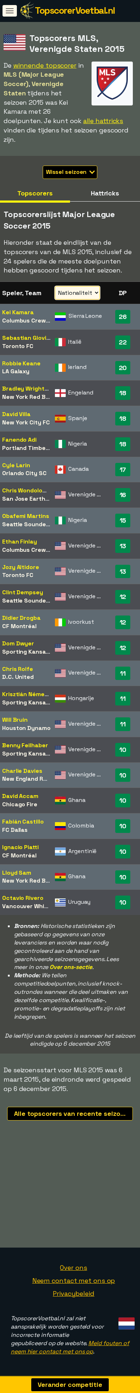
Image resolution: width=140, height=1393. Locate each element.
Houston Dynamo (26, 728)
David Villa (16, 414)
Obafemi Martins (25, 516)
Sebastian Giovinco (29, 338)
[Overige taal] (125, 1321)
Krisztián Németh (26, 694)
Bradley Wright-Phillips (34, 388)
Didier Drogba (21, 618)
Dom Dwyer (18, 643)
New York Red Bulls (28, 397)
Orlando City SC (24, 473)
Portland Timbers (26, 448)
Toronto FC (17, 346)
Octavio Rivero (22, 898)
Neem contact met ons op (73, 1280)
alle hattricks (103, 121)
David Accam (20, 796)
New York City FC (26, 422)
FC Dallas (15, 830)
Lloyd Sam (16, 872)
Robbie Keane (21, 363)
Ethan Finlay (19, 541)
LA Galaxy (15, 371)
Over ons (73, 1267)
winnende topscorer (44, 65)
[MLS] (112, 99)
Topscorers (34, 193)
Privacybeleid (73, 1293)
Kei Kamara (18, 312)
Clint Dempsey (22, 592)
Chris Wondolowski (28, 490)
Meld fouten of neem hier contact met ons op (70, 1347)
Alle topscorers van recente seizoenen (73, 1113)
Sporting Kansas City (32, 651)
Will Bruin (15, 719)
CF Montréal (19, 626)
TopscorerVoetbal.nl (75, 10)
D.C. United (18, 677)
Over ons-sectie (71, 967)
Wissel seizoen (67, 172)
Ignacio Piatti (20, 847)
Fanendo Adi (19, 439)
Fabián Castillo (23, 821)
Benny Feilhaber (25, 745)
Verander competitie (70, 1384)
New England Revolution (36, 779)
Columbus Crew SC (28, 320)
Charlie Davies (22, 771)
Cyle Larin (16, 465)
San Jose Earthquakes (34, 498)
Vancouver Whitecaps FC (37, 906)
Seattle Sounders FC (31, 524)
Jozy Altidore (20, 567)
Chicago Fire (19, 804)
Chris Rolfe (17, 669)
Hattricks (105, 193)
